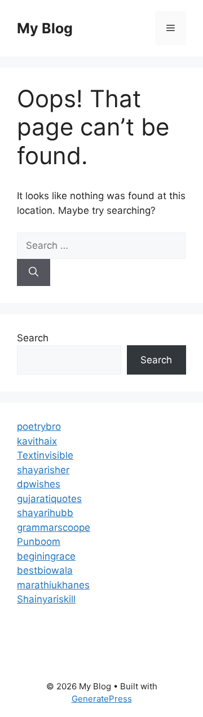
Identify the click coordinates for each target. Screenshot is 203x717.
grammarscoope (53, 527)
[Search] (33, 272)
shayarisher (43, 470)
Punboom (38, 541)
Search (32, 338)
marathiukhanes (53, 585)
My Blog (45, 28)
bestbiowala (45, 570)
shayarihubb (45, 512)
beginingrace (46, 556)
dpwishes (38, 484)
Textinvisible (45, 455)
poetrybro (39, 426)
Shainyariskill (46, 599)
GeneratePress (102, 698)
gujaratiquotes (49, 498)
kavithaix (37, 441)
